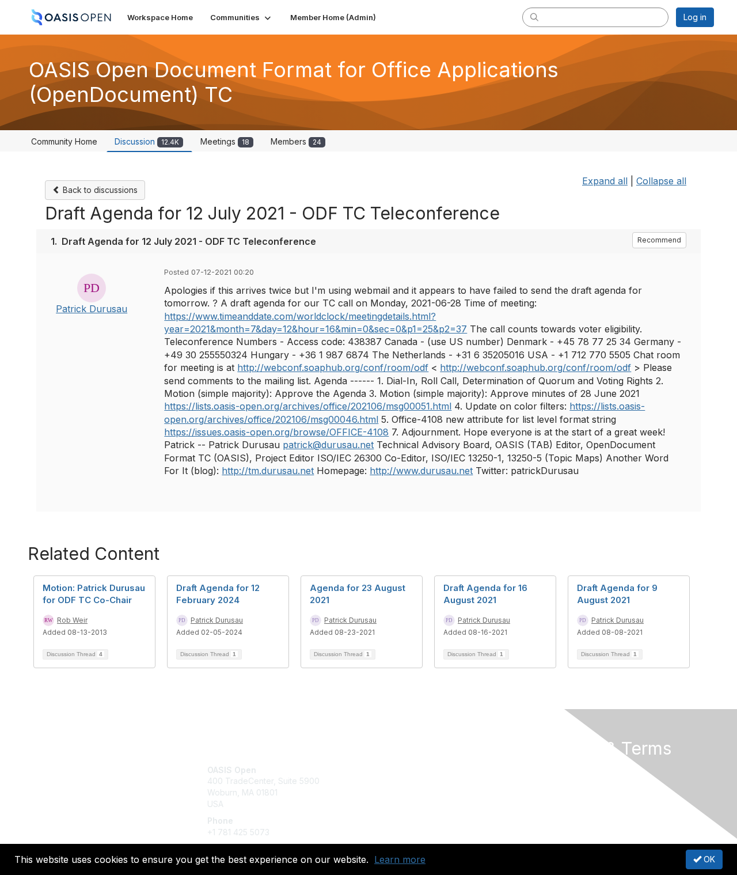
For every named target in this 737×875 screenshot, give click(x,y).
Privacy (554, 781)
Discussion (147, 141)
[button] (242, 17)
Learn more (400, 859)
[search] (534, 16)
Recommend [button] (659, 240)
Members (296, 141)
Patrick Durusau (91, 309)
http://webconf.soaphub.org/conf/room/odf (332, 367)
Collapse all (661, 181)
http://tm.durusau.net (268, 470)
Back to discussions (99, 190)
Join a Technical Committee (425, 804)
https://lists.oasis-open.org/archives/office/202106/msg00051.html (307, 406)
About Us (557, 770)
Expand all (605, 181)
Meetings (224, 141)
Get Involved (397, 770)
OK (708, 859)
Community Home (64, 141)
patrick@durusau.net (328, 444)
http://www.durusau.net (421, 470)
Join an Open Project (413, 786)
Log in (694, 17)
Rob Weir (72, 620)
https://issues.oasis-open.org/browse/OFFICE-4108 (276, 432)
